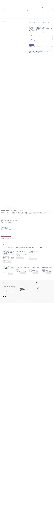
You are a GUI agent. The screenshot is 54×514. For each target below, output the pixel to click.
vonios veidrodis (36, 52)
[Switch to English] (40, 10)
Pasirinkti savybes (7, 261)
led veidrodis (39, 50)
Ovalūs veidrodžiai (32, 47)
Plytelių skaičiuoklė (28, 10)
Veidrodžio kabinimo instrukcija (6, 236)
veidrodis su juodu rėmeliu (41, 51)
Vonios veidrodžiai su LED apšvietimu (42, 22)
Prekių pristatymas (23, 288)
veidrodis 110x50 (48, 50)
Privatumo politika (23, 284)
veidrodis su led (48, 51)
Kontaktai (34, 10)
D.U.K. (21, 290)
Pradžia (30, 22)
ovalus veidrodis (43, 50)
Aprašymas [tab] (4, 207)
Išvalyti (35, 40)
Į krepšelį (31, 45)
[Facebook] (3, 296)
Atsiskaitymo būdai (23, 289)
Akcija (38, 10)
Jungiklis (31, 39)
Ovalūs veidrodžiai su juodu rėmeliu (38, 26)
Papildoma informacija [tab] (9, 207)
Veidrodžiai (13, 10)
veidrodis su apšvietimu (33, 51)
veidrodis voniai (31, 52)
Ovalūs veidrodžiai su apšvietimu (40, 47)
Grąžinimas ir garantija (23, 287)
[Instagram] (5, 296)
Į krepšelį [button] (23, 272)
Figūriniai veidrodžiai (49, 46)
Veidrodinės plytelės (20, 10)
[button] (15, 10)
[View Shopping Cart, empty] (52, 10)
